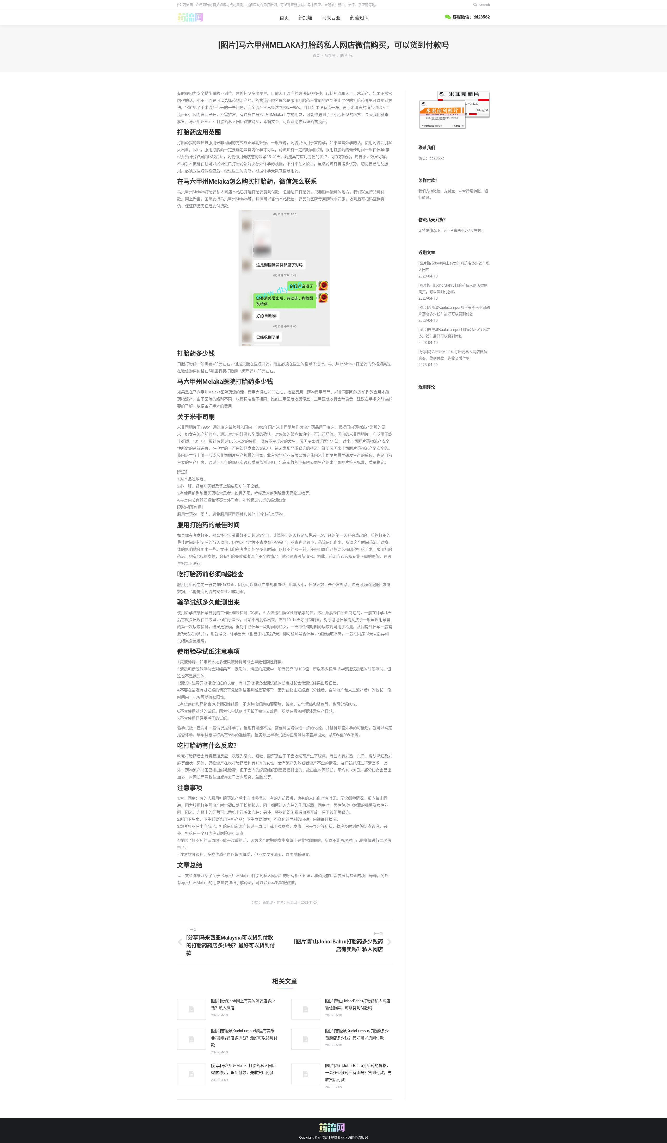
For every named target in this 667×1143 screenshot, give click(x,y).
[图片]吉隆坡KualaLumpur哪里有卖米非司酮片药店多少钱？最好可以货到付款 (244, 1038)
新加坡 (330, 55)
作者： (287, 902)
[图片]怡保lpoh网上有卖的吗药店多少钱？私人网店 (243, 1004)
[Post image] (191, 1009)
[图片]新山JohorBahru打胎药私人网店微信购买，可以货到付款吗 (357, 1004)
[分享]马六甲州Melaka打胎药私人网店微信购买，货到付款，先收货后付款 (243, 1069)
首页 (316, 55)
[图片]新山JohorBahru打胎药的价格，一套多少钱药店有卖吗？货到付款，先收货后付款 (358, 1072)
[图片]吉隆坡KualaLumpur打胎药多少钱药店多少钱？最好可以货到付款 (357, 1034)
